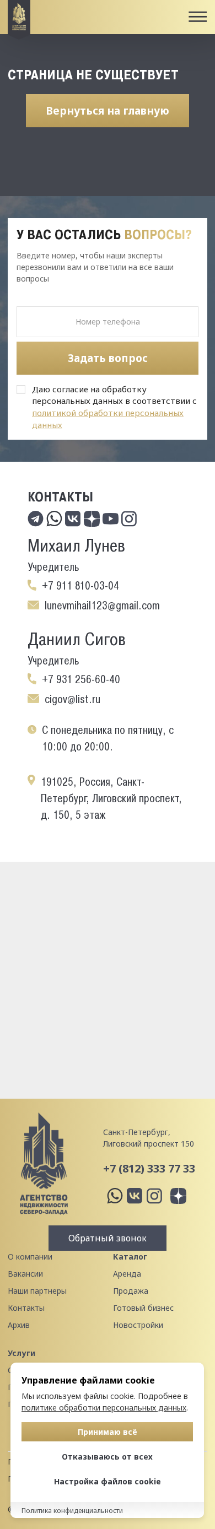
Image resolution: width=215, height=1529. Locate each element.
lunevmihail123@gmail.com (102, 605)
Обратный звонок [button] (107, 1238)
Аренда (127, 1273)
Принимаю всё (107, 1432)
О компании (30, 1256)
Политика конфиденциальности (72, 1510)
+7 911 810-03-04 (80, 585)
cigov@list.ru (72, 699)
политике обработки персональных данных (104, 1407)
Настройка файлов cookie (107, 1481)
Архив (19, 1325)
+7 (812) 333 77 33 (149, 1168)
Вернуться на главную (107, 111)
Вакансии (25, 1273)
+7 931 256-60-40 (81, 679)
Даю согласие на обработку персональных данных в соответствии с (114, 406)
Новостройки (138, 1325)
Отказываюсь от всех (107, 1456)
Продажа (130, 1290)
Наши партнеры (37, 1290)
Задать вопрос (108, 358)
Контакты (26, 1308)
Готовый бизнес (143, 1308)
